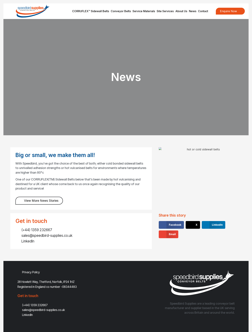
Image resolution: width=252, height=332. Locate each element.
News (192, 11)
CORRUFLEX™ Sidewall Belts (90, 11)
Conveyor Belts (121, 11)
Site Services (165, 11)
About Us (181, 11)
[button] (171, 225)
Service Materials (144, 11)
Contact (203, 11)
